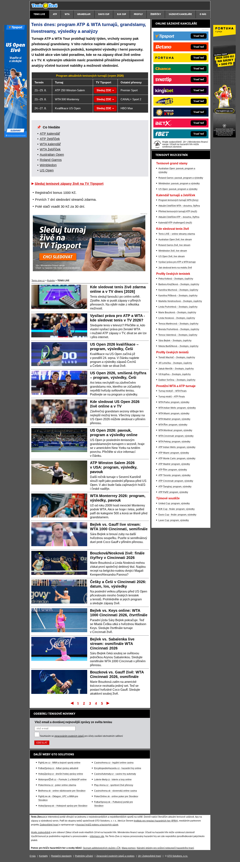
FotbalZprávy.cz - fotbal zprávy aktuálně (58, 768)
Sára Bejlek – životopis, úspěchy (174, 340)
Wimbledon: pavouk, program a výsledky (179, 183)
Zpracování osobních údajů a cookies (115, 856)
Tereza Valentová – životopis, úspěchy (177, 335)
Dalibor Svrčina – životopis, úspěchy (176, 380)
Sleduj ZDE (104, 90)
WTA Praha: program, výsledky (173, 402)
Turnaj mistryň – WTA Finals (172, 391)
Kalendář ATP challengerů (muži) (175, 222)
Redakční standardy (61, 856)
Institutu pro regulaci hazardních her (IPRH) (156, 820)
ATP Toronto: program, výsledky (174, 475)
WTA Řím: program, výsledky (172, 424)
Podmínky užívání (84, 856)
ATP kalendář (50, 134)
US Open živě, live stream (171, 256)
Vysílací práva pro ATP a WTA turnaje (177, 262)
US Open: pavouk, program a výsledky (177, 189)
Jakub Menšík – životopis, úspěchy (176, 368)
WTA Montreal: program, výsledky (175, 430)
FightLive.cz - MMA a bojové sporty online (59, 762)
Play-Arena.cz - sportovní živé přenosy (113, 785)
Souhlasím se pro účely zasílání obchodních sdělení (81, 736)
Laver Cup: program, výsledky (173, 520)
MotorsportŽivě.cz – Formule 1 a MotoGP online (62, 779)
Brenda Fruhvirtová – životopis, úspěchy (178, 329)
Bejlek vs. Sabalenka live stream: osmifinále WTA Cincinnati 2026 (112, 643)
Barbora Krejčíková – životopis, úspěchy (178, 284)
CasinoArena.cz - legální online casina (114, 762)
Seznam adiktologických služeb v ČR (102, 848)
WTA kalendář (50, 144)
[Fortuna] (224, 136)
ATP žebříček (50, 139)
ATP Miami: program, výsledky (173, 453)
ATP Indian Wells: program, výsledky (176, 447)
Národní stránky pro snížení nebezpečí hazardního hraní (165, 848)
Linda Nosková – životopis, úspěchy (176, 318)
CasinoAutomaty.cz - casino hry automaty (115, 774)
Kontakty (43, 856)
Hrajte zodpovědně (40, 832)
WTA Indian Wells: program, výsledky (177, 408)
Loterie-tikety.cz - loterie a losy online (113, 779)
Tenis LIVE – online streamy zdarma (176, 234)
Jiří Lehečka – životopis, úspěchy (175, 363)
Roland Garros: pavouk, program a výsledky (180, 178)
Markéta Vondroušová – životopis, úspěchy (180, 301)
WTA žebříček (50, 149)
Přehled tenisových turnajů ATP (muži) (177, 211)
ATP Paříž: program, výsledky (173, 492)
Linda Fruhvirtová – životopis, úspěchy (177, 307)
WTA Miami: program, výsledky (173, 413)
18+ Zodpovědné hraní (149, 856)
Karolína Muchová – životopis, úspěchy (178, 290)
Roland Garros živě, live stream (174, 245)
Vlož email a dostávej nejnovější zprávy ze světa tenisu (73, 722)
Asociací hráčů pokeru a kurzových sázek (97, 824)
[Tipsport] (15, 136)
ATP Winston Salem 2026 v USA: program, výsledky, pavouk (113, 467)
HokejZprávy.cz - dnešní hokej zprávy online (60, 774)
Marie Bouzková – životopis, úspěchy (177, 312)
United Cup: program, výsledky (174, 503)
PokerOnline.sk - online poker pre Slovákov (116, 796)
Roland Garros (51, 160)
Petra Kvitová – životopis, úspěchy (175, 278)
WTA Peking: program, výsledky (174, 441)
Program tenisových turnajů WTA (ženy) (178, 200)
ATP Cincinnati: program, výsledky (175, 481)
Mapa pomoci (129, 848)
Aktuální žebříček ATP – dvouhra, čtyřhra (178, 217)
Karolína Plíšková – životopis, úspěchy (177, 295)
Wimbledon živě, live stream (172, 250)
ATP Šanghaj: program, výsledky (174, 486)
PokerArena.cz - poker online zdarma (57, 785)
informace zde (97, 836)
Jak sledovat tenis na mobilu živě (175, 267)
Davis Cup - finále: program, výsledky (177, 514)
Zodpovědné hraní (49, 824)
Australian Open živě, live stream (175, 239)
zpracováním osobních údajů (69, 736)
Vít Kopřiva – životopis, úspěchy (174, 374)
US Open (47, 170)
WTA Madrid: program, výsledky (174, 419)
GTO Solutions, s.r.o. (177, 856)
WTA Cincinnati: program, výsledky (176, 436)
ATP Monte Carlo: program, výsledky (176, 458)
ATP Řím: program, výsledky (172, 469)
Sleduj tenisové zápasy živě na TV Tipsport (69, 184)
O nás (33, 856)
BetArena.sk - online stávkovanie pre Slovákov (62, 790)
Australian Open (52, 155)
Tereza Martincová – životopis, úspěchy (178, 323)
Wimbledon (48, 165)
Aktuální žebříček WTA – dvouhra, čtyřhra (179, 205)
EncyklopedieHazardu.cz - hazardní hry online (117, 768)
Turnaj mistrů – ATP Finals (171, 396)
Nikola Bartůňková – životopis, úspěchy (178, 346)
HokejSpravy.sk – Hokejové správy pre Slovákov (62, 805)
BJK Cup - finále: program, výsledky (176, 509)
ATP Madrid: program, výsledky (174, 464)
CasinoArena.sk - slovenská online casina (115, 790)
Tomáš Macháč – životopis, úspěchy (176, 357)
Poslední (108, 703)
